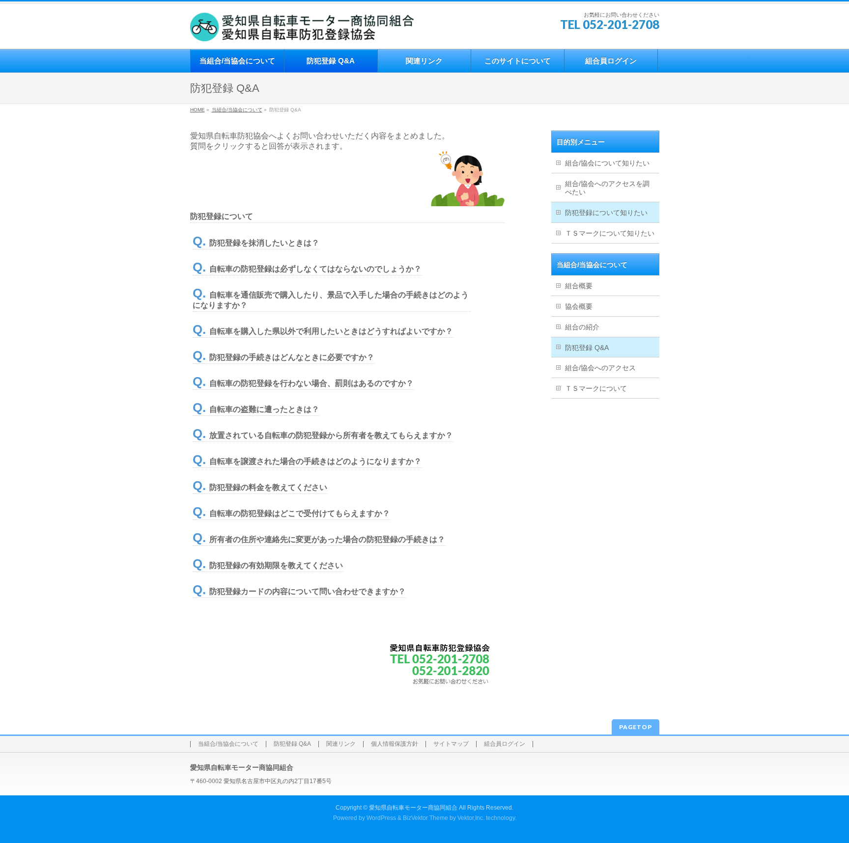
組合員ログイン (504, 744)
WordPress (381, 818)
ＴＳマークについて (596, 388)
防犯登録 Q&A (587, 348)
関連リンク (341, 744)
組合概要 (579, 286)
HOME (197, 109)
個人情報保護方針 (394, 744)
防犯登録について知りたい (606, 213)
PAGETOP (635, 727)
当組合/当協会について (237, 109)
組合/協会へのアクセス (600, 368)
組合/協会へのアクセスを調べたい (607, 188)
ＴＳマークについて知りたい (609, 233)
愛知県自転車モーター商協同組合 (413, 807)
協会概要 (579, 306)
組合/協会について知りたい (607, 163)
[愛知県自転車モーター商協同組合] (302, 30)
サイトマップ (451, 744)
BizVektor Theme (425, 818)
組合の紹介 (582, 327)
